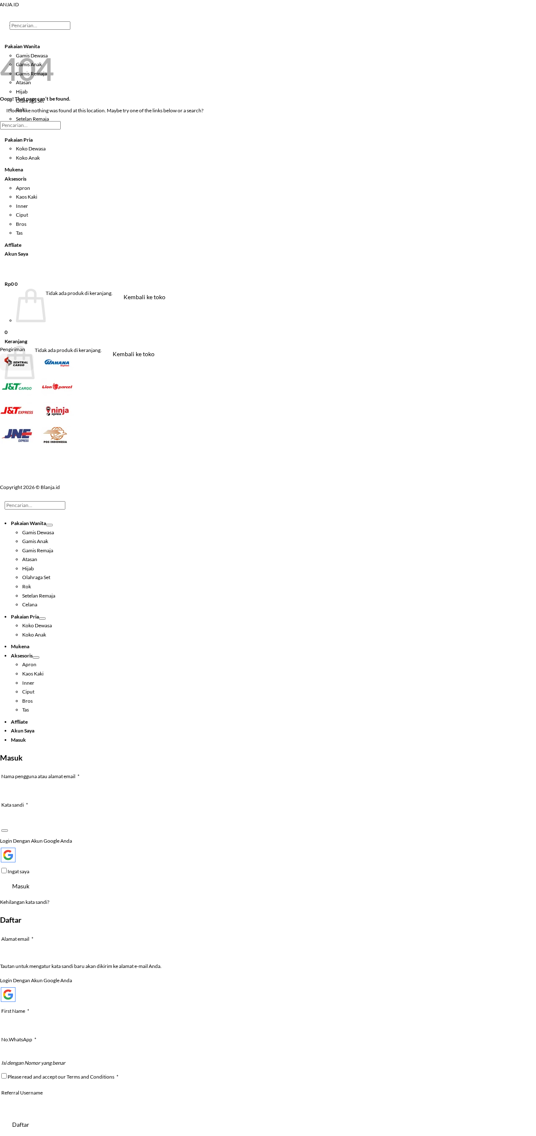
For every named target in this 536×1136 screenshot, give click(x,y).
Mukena (14, 169)
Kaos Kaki (26, 197)
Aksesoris (15, 179)
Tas (19, 233)
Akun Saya (16, 254)
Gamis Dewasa (38, 532)
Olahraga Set (36, 577)
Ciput (22, 215)
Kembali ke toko (144, 296)
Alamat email (23, 938)
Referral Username (22, 1092)
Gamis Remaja (37, 550)
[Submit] (20, 35)
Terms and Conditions (90, 1077)
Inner (22, 206)
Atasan (29, 559)
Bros (21, 224)
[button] (11, 284)
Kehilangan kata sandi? (24, 902)
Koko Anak (28, 158)
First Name (15, 1011)
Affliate (13, 245)
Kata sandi (20, 804)
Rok (26, 586)
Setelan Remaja (32, 119)
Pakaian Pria (19, 140)
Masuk (20, 886)
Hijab (28, 568)
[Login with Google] (8, 855)
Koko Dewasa (31, 148)
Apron (23, 188)
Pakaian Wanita (28, 523)
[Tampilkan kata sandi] (4, 830)
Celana (29, 604)
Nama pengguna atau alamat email (46, 776)
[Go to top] (11, 496)
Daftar (20, 1124)
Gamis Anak (35, 541)
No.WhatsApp (18, 1039)
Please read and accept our (63, 1077)
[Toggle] (49, 525)
